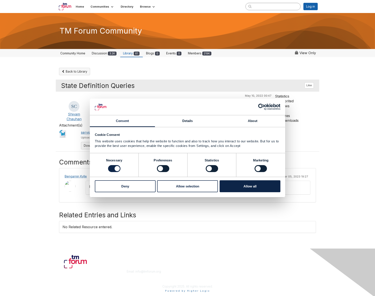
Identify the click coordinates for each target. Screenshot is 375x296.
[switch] (163, 168)
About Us (258, 271)
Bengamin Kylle (76, 176)
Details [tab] (187, 121)
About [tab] (252, 121)
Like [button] (309, 85)
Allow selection (187, 186)
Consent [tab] (122, 121)
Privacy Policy (262, 280)
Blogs (152, 53)
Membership (198, 271)
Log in (310, 6)
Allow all (250, 186)
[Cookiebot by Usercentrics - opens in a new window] (261, 107)
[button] (102, 6)
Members (199, 53)
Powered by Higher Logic (187, 290)
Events (173, 53)
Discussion (103, 53)
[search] (250, 6)
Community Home (72, 53)
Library (130, 53)
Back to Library (76, 71)
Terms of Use (261, 276)
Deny (125, 186)
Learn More (197, 276)
